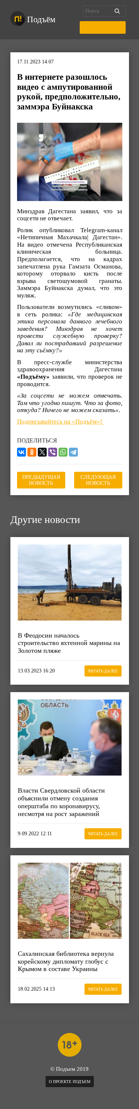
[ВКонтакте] (21, 452)
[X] (42, 452)
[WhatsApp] (63, 452)
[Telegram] (73, 452)
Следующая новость (98, 480)
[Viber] (52, 452)
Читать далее (103, 671)
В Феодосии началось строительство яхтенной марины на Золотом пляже (69, 643)
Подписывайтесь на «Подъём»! (60, 421)
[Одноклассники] (31, 452)
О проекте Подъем (69, 1081)
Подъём (41, 19)
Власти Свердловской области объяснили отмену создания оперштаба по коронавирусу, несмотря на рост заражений (61, 802)
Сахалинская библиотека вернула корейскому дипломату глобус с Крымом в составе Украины (66, 961)
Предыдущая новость (41, 480)
